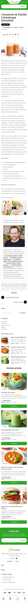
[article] (5, 340)
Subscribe (23, 540)
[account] (24, 2)
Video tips (4, 329)
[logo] (14, 1)
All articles (4, 321)
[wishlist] (21, 2)
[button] (2, 2)
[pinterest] (13, 34)
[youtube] (16, 558)
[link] (18, 34)
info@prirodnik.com (9, 577)
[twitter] (10, 34)
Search (23, 6)
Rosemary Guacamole (8, 392)
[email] (15, 34)
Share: (4, 34)
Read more (14, 406)
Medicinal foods (5, 325)
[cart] (26, 2)
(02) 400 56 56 (7, 580)
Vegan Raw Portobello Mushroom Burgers (19, 337)
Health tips (4, 323)
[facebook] (7, 34)
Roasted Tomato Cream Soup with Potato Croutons (18, 347)
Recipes (3, 327)
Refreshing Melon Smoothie (19, 357)
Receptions (5, 24)
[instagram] (13, 558)
